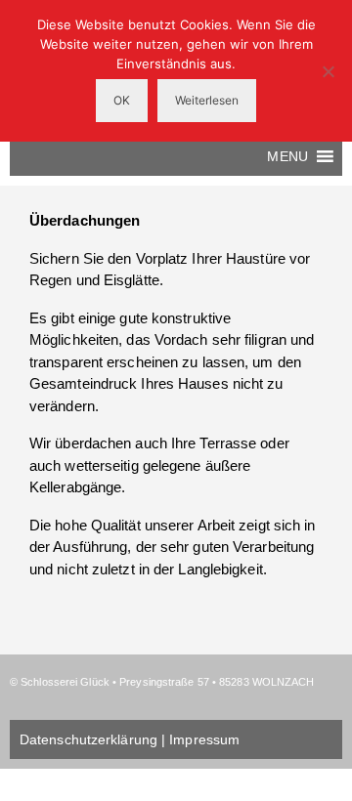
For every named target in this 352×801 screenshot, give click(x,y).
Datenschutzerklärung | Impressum (130, 739)
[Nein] (327, 71)
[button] (287, 156)
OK (121, 100)
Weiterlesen (207, 100)
